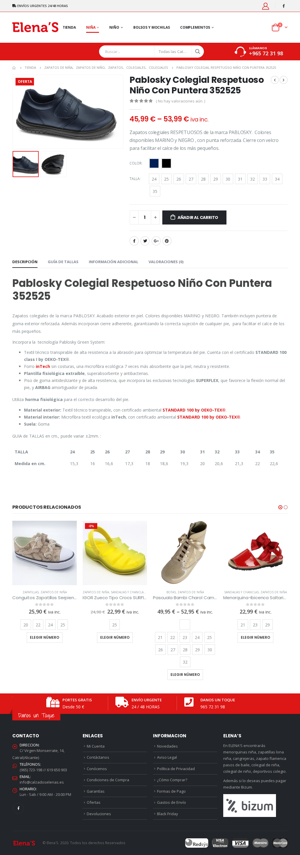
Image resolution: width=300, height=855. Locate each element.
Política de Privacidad (176, 768)
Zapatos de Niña (53, 592)
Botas (171, 592)
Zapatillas (31, 592)
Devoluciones (99, 813)
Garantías (96, 791)
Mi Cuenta (96, 746)
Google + (156, 241)
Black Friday (167, 813)
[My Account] (265, 6)
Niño (114, 27)
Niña (91, 27)
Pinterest (167, 241)
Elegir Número (44, 637)
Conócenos (97, 768)
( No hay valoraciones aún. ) (180, 101)
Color (135, 163)
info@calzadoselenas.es (42, 782)
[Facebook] (283, 6)
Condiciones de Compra (108, 779)
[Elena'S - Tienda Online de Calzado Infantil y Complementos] (35, 27)
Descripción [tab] (25, 261)
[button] (280, 507)
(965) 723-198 (31, 769)
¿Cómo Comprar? (172, 779)
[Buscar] (198, 51)
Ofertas (93, 802)
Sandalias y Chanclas (128, 592)
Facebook (134, 241)
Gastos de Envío (171, 802)
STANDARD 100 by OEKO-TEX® (194, 410)
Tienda (69, 27)
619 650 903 (57, 769)
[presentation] (13, 111)
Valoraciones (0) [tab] (166, 261)
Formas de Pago (171, 791)
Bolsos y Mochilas (151, 27)
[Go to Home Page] (14, 67)
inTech (43, 366)
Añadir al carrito (198, 217)
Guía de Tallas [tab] (63, 261)
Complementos (195, 27)
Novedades (167, 746)
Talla (134, 178)
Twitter (145, 241)
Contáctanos (98, 757)
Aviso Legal (167, 757)
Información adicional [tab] (113, 261)
